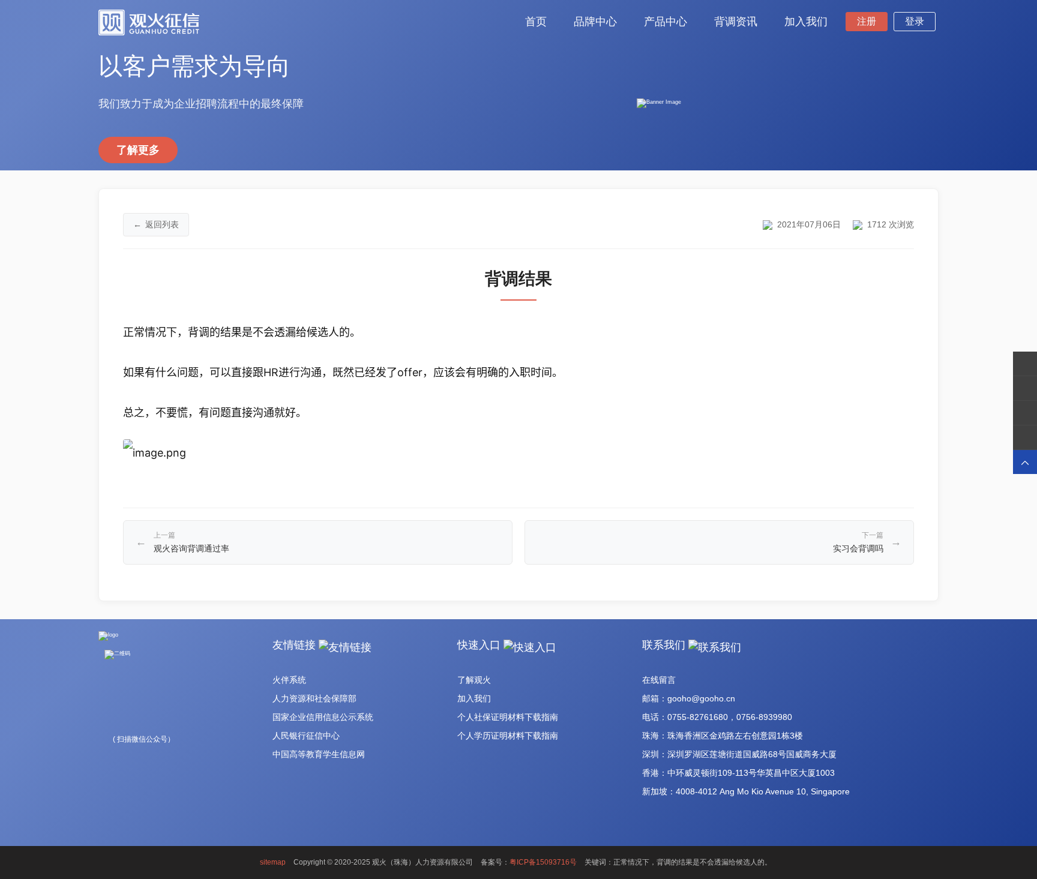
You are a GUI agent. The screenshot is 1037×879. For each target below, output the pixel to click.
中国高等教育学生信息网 (318, 754)
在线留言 (659, 680)
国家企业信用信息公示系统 (322, 717)
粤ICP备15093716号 (543, 862)
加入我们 (474, 698)
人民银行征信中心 (306, 735)
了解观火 (474, 680)
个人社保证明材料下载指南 (507, 717)
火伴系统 (289, 680)
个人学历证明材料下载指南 (507, 735)
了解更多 (138, 150)
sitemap (273, 862)
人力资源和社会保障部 (314, 698)
